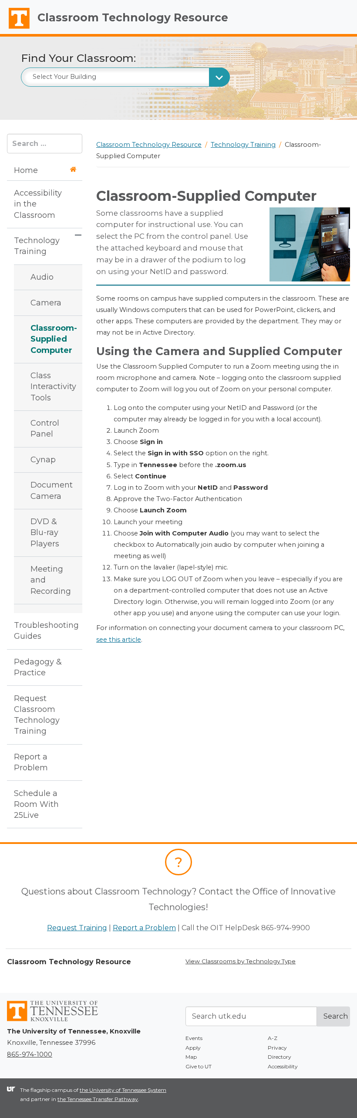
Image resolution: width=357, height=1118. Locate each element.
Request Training (77, 928)
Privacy (277, 1047)
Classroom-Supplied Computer (50, 339)
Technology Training (37, 246)
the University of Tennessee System (123, 1090)
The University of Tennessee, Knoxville (15, 28)
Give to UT (198, 1066)
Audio (42, 277)
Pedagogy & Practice (38, 667)
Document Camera (50, 490)
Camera (45, 303)
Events (193, 1038)
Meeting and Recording (50, 580)
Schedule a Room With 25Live (36, 804)
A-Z (272, 1038)
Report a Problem (31, 762)
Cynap (43, 459)
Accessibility (283, 1066)
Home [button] (26, 170)
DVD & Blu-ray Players (44, 532)
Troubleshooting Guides (41, 630)
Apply (193, 1047)
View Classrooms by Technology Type (240, 961)
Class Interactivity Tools (50, 386)
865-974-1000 (29, 1054)
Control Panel (44, 428)
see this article (118, 640)
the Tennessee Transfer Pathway (97, 1099)
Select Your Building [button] (64, 77)
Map (191, 1057)
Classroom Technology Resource (132, 17)
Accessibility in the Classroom (38, 204)
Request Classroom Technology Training (37, 715)
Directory (279, 1057)
